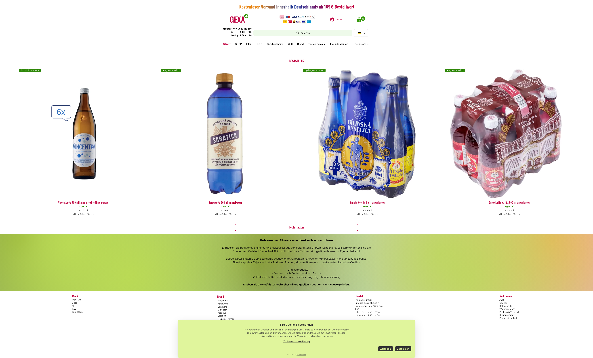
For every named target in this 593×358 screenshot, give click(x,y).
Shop (74, 303)
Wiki (74, 306)
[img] (239, 23)
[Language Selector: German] (361, 33)
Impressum (77, 312)
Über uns (76, 299)
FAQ (74, 309)
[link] (361, 19)
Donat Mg (222, 307)
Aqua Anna (223, 303)
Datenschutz (505, 306)
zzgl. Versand (88, 214)
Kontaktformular (363, 300)
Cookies (503, 303)
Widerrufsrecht (507, 309)
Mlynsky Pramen (226, 319)
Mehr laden (296, 227)
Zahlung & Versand (509, 312)
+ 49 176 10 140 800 (242, 28)
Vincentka (223, 300)
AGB (501, 300)
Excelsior (222, 309)
